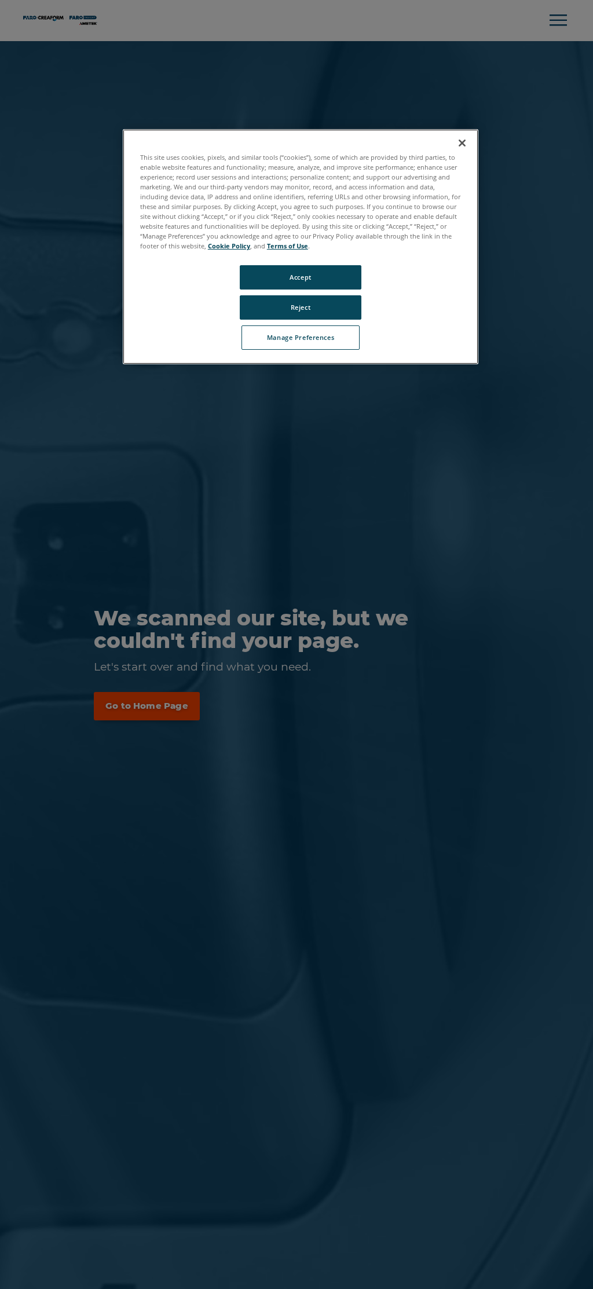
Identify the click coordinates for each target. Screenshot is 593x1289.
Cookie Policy (229, 245)
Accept (300, 277)
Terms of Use (287, 245)
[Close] (462, 143)
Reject (300, 307)
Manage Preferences (300, 337)
